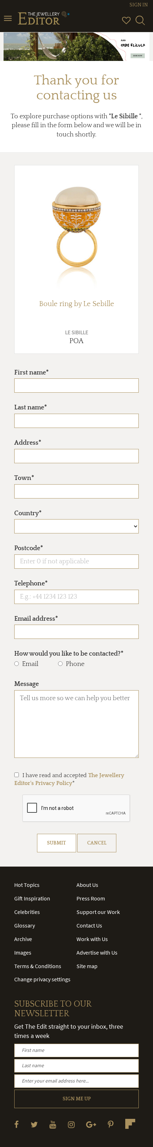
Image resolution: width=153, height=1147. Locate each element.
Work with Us (92, 938)
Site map (86, 966)
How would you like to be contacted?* (68, 653)
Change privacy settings (42, 979)
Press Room (90, 898)
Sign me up (77, 1099)
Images (22, 952)
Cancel (96, 843)
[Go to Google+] (91, 1124)
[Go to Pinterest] (111, 1124)
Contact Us (89, 925)
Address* (27, 442)
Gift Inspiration (32, 898)
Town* (24, 478)
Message (26, 684)
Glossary (24, 925)
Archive (23, 938)
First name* (31, 372)
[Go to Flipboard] (130, 1124)
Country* (28, 513)
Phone (75, 664)
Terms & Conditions (37, 966)
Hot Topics (26, 884)
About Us (87, 884)
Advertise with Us (96, 952)
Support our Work (98, 911)
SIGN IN (139, 5)
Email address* (36, 618)
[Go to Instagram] (71, 1124)
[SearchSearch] (140, 23)
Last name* (30, 407)
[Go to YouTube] (52, 1124)
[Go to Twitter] (34, 1124)
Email (30, 664)
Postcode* (28, 548)
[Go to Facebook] (16, 1124)
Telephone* (31, 583)
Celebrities (27, 911)
